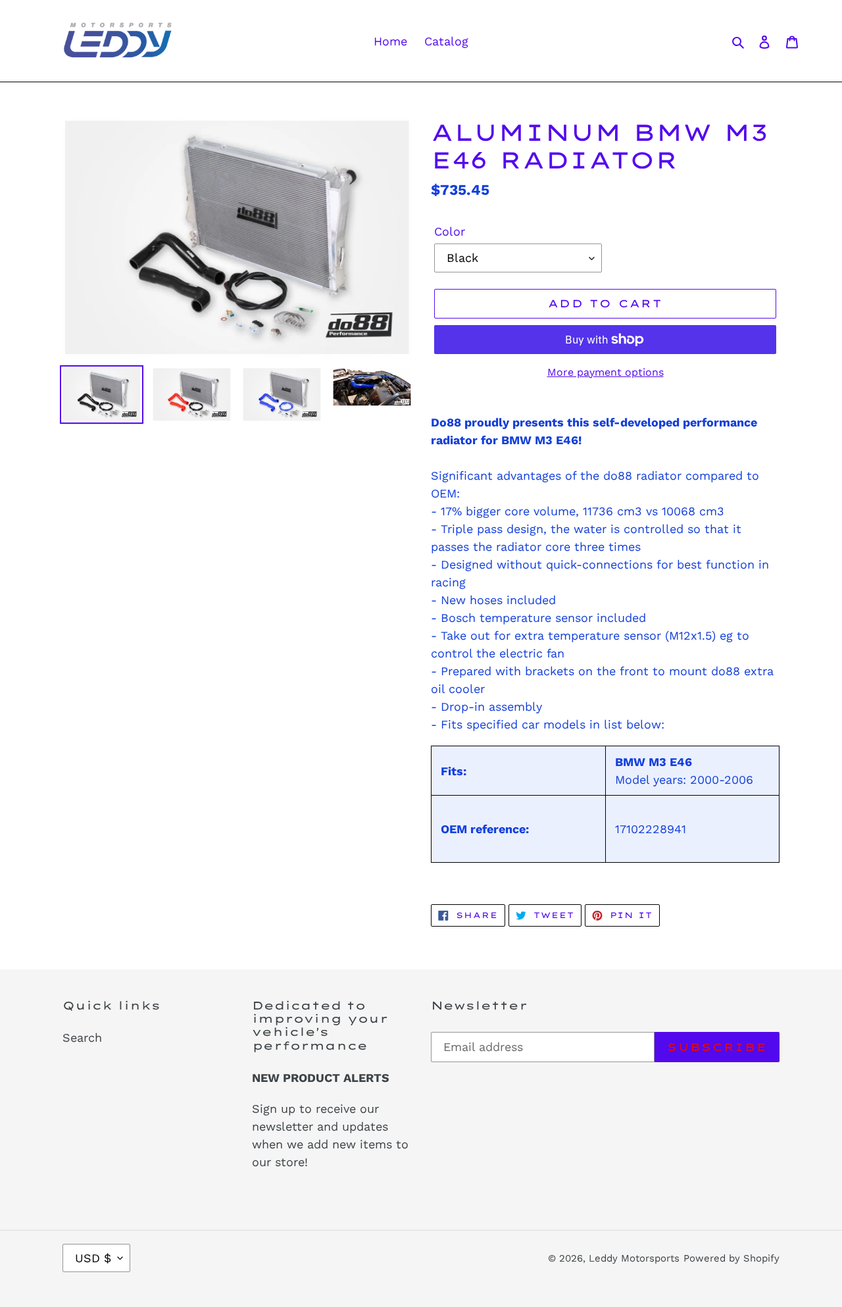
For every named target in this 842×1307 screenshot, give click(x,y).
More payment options (605, 372)
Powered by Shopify (731, 1258)
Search (82, 1037)
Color (449, 231)
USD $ (93, 1258)
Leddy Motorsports (634, 1258)
